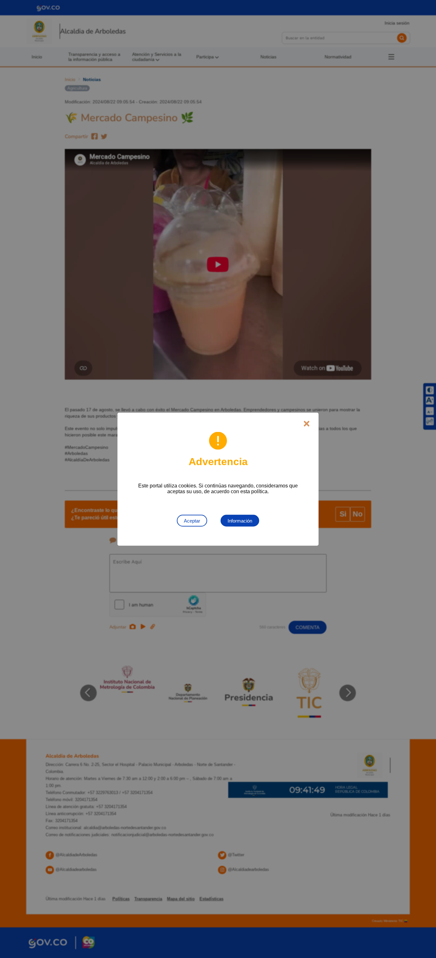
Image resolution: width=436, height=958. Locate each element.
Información (240, 520)
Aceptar (192, 520)
